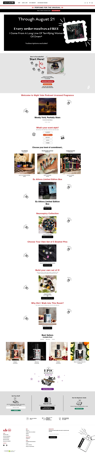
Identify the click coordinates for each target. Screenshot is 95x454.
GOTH (47, 140)
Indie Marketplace (6, 437)
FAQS (27, 440)
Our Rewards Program (42, 2)
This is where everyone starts (44, 10)
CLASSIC (48, 132)
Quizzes (27, 433)
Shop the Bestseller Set (56, 10)
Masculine (48, 339)
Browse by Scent (6, 439)
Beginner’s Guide (79, 408)
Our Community (32, 2)
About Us (27, 430)
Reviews (27, 435)
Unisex (53, 339)
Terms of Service (29, 444)
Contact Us (28, 438)
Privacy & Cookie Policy (30, 446)
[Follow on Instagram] (3, 445)
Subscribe (16, 410)
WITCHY (48, 137)
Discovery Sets (5, 434)
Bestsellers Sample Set (47, 81)
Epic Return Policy (47, 389)
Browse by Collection (7, 441)
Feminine (42, 339)
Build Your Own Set (47, 84)
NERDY (48, 134)
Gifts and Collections (6, 436)
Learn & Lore (24, 2)
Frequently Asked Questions (31, 441)
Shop (19, 2)
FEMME (48, 142)
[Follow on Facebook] (6, 445)
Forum (27, 443)
